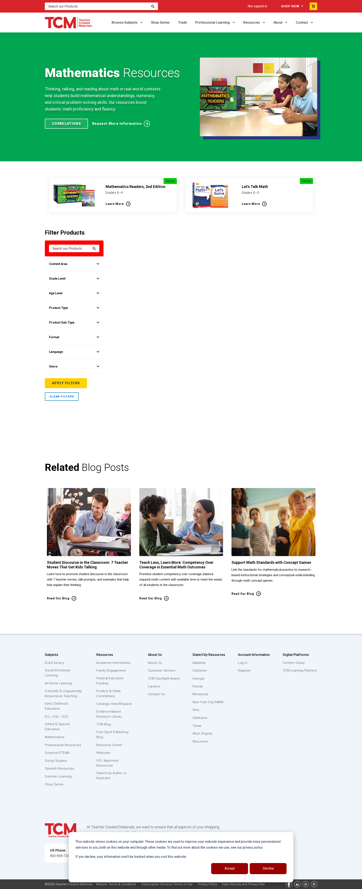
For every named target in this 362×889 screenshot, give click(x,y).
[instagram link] (306, 884)
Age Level (55, 293)
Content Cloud (294, 663)
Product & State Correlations (108, 693)
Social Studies (56, 761)
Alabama (199, 663)
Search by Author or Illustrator (111, 775)
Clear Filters (61, 396)
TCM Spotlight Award (164, 678)
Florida (198, 686)
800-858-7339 (60, 856)
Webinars (103, 753)
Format (54, 337)
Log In (242, 663)
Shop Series (160, 22)
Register (244, 670)
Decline (268, 868)
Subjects (51, 655)
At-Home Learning (58, 683)
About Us (155, 655)
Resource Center (109, 745)
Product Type (58, 308)
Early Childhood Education (56, 706)
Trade (182, 22)
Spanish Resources (59, 768)
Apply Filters (66, 383)
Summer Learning (58, 776)
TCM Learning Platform (300, 670)
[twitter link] (314, 884)
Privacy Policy (207, 884)
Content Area (58, 264)
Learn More (115, 204)
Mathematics (55, 737)
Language (56, 351)
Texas (197, 726)
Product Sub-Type (61, 322)
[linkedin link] (297, 884)
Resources (252, 22)
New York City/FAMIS (208, 702)
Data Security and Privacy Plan (243, 884)
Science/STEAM (57, 753)
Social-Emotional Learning (57, 672)
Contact (302, 22)
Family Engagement (111, 670)
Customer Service (161, 670)
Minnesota (200, 694)
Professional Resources (63, 745)
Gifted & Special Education (57, 726)
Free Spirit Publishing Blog (112, 734)
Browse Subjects (125, 22)
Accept (230, 868)
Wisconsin (200, 741)
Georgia (198, 678)
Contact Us (156, 694)
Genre (53, 366)
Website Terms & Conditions (116, 884)
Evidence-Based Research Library (109, 714)
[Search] (153, 6)
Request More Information (117, 124)
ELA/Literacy (54, 663)
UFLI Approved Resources (107, 763)
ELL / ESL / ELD (56, 716)
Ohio (196, 710)
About (278, 22)
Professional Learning (213, 22)
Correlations (66, 124)
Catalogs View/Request (114, 704)
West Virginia (202, 733)
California (200, 670)
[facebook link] (289, 884)
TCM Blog (103, 724)
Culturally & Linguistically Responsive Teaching (63, 693)
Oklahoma (200, 718)
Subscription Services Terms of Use (167, 884)
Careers (154, 686)
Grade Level (57, 278)
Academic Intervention (113, 663)
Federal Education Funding (110, 680)
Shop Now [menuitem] (290, 6)
